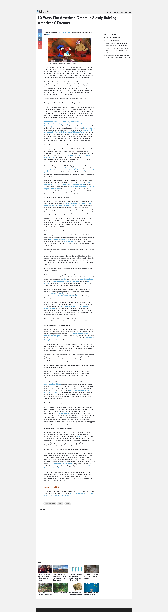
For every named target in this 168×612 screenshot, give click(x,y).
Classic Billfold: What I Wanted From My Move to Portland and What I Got (118, 56)
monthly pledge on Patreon (78, 493)
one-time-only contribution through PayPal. (68, 494)
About (108, 12)
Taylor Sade (42, 26)
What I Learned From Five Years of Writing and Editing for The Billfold (117, 44)
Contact (116, 12)
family (60, 503)
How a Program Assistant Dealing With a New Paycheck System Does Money (117, 50)
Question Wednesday (113, 40)
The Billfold (45, 11)
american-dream (50, 503)
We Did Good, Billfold (113, 38)
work (67, 503)
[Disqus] (69, 534)
